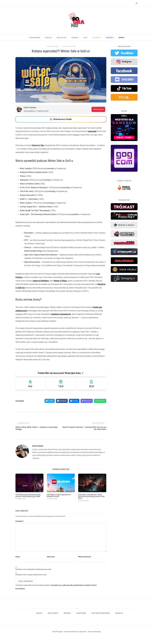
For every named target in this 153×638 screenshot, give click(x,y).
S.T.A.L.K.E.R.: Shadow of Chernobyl (33, 187)
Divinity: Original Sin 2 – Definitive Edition (36, 207)
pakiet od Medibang (41, 281)
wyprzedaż (92, 131)
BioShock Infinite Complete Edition (33, 172)
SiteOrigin (98, 631)
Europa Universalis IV (28, 195)
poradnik (75, 214)
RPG (26, 240)
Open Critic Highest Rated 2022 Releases (40, 255)
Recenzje (48, 37)
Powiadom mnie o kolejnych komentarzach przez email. (33, 569)
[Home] (76, 30)
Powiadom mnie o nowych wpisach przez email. (30, 575)
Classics (27, 247)
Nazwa (17, 557)
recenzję (50, 168)
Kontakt (67, 613)
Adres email (51, 557)
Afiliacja (119, 613)
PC (63, 46)
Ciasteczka (81, 613)
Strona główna (34, 37)
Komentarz (19, 521)
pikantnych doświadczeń (61, 314)
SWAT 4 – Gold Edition (29, 199)
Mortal (26, 251)
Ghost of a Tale (38, 145)
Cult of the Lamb (26, 191)
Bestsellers (28, 233)
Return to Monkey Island (29, 184)
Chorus (22, 176)
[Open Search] (137, 3)
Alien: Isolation (26, 168)
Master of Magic (60, 281)
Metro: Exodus (25, 203)
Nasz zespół (53, 613)
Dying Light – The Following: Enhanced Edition (38, 214)
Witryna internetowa (84, 557)
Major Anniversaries (32, 262)
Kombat (33, 251)
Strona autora (98, 109)
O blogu (39, 613)
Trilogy (39, 251)
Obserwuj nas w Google (62, 119)
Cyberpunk (24, 180)
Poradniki (74, 37)
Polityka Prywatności (100, 613)
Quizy (85, 37)
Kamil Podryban (37, 446)
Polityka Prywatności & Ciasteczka (75, 631)
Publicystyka (61, 37)
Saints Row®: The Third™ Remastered (35, 210)
